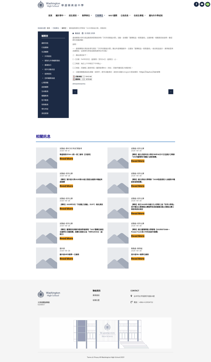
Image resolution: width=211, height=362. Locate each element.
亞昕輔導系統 (50, 78)
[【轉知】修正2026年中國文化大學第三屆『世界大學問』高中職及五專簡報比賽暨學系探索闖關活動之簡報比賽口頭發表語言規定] (118, 208)
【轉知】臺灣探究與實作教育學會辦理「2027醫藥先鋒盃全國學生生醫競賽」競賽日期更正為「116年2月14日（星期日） (82, 231)
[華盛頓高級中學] (105, 4)
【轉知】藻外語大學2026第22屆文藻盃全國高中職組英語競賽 (81, 180)
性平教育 (45, 100)
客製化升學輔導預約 (52, 60)
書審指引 (48, 65)
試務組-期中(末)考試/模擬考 (71, 148)
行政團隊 (45, 47)
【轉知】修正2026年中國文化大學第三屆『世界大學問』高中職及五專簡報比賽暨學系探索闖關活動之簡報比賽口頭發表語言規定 (153, 206)
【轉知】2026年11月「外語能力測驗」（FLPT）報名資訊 (81, 204)
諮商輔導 (45, 87)
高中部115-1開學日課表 (140, 254)
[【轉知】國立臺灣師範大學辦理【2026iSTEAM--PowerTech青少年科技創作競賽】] (118, 233)
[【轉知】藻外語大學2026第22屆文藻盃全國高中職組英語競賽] (46, 183)
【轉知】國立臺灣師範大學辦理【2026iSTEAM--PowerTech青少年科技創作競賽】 (150, 230)
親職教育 (45, 96)
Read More (66, 158)
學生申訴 (45, 109)
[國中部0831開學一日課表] (46, 258)
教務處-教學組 (136, 248)
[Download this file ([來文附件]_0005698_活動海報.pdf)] (74, 76)
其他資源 (45, 113)
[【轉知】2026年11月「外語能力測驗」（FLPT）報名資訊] (46, 208)
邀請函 (77, 79)
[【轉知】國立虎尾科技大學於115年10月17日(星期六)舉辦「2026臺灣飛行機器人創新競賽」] (118, 158)
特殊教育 (45, 104)
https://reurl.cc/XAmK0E (149, 72)
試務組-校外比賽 (137, 148)
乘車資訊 (96, 295)
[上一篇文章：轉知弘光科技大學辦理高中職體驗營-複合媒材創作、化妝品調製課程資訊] (75, 91)
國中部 (62, 248)
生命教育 (45, 91)
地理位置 (96, 300)
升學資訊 (48, 56)
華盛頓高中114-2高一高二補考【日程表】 (76, 154)
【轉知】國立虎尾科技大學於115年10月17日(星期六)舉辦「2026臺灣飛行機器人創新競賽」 (153, 155)
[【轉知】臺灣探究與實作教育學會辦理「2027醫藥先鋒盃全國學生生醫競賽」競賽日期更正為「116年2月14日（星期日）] (46, 233)
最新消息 (45, 43)
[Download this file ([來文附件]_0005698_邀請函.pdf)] (74, 79)
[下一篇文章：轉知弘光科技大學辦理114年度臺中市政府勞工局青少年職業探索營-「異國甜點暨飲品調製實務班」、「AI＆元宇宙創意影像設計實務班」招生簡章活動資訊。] (170, 91)
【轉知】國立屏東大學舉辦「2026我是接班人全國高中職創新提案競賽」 (153, 180)
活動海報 (78, 76)
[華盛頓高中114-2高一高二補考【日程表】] (46, 158)
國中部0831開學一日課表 (69, 254)
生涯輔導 (45, 52)
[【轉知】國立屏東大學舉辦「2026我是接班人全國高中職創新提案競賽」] (118, 183)
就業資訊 (48, 74)
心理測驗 (45, 82)
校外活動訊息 (50, 69)
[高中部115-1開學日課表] (118, 258)
